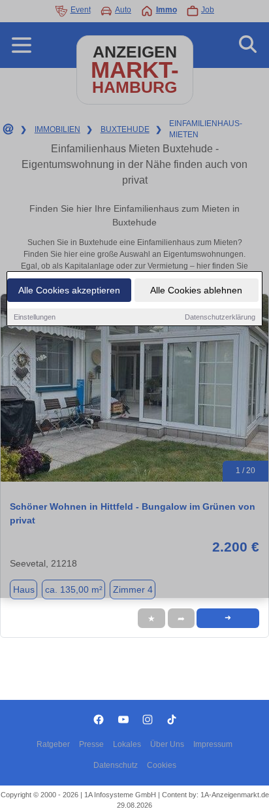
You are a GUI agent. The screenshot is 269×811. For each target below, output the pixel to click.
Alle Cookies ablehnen (196, 290)
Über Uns (167, 744)
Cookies (161, 765)
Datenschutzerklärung (220, 317)
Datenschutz (115, 765)
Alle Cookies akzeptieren (69, 290)
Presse (91, 744)
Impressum (212, 744)
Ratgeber (53, 744)
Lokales (127, 744)
